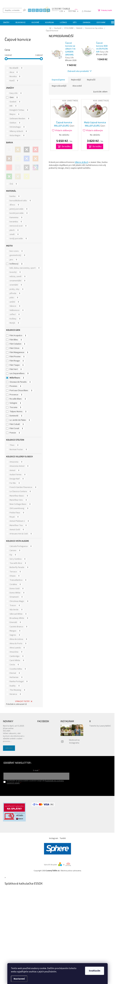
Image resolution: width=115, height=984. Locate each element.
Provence (16, 394)
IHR (13, 105)
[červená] (35, 150)
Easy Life (15, 93)
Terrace (15, 571)
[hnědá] (9, 158)
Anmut (14, 470)
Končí (14, 80)
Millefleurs (17, 377)
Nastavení (19, 978)
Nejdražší (91, 79)
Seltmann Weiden (19, 118)
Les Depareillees (19, 373)
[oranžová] (35, 158)
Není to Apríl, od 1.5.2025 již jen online (13, 727)
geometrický (17, 255)
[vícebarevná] (35, 167)
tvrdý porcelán (18, 238)
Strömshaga (17, 126)
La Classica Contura (20, 491)
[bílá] (9, 150)
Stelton (15, 122)
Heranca (15, 694)
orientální (16, 284)
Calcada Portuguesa (20, 546)
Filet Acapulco (18, 335)
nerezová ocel (18, 225)
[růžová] (9, 167)
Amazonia (16, 461)
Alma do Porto (18, 643)
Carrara (15, 550)
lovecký (15, 272)
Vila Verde (16, 609)
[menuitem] (6, 22)
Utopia (14, 575)
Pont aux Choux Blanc (21, 390)
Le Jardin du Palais (20, 420)
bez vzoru (16, 251)
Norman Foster (18, 449)
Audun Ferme (17, 474)
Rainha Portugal (18, 681)
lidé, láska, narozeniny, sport (24, 268)
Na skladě (16, 67)
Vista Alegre (17, 135)
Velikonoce (16, 310)
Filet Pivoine (17, 356)
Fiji (13, 554)
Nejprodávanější (59, 85)
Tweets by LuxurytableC (100, 725)
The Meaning (17, 690)
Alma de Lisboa (18, 639)
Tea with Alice (18, 563)
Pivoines (15, 386)
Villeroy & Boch (18, 131)
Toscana (15, 407)
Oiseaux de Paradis (20, 381)
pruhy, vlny (16, 289)
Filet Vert (16, 369)
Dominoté (16, 415)
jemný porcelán (18, 208)
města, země (17, 276)
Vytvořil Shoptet (50, 864)
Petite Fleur (17, 512)
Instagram (53, 838)
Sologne (15, 403)
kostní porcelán (18, 213)
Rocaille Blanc (18, 398)
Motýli (14, 322)
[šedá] (27, 167)
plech (14, 230)
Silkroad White (18, 613)
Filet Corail (16, 428)
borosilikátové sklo (20, 200)
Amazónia (16, 651)
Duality (14, 685)
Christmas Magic (19, 601)
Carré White (17, 660)
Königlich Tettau (19, 110)
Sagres (15, 635)
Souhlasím (94, 970)
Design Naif (17, 478)
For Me (15, 483)
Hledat (24, 10)
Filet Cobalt (17, 424)
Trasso (15, 605)
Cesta (14, 664)
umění (14, 301)
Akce (14, 72)
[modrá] (27, 158)
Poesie (15, 432)
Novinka (15, 76)
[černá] (27, 150)
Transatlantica (18, 580)
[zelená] (9, 176)
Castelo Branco (18, 626)
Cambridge (16, 656)
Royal (14, 516)
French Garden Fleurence (23, 487)
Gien (14, 97)
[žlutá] (27, 176)
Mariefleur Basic (19, 495)
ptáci (14, 297)
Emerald (15, 622)
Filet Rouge (17, 360)
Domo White (17, 592)
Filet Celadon (17, 343)
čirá (13, 183)
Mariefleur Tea (18, 525)
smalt (14, 234)
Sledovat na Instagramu (74, 741)
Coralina (15, 584)
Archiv (9, 748)
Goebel (15, 101)
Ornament (16, 596)
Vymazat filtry (22, 701)
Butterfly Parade (19, 567)
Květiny (15, 318)
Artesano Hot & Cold (21, 533)
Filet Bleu (16, 339)
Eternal (15, 673)
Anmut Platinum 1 (19, 521)
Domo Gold (16, 588)
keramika (16, 221)
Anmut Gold (17, 529)
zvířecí (14, 314)
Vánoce (15, 306)
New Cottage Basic (20, 504)
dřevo (14, 204)
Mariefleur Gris (18, 499)
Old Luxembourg (19, 508)
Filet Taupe (17, 365)
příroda (15, 293)
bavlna (14, 196)
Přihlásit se (36, 789)
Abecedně (77, 85)
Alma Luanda (17, 647)
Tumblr (63, 838)
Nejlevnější (76, 79)
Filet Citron (16, 348)
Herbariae (16, 677)
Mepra (14, 114)
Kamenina (16, 217)
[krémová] (18, 158)
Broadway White (19, 618)
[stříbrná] (18, 167)
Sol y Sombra (17, 559)
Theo (14, 445)
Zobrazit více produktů (78, 71)
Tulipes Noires (18, 411)
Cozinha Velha (18, 668)
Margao (15, 630)
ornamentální (17, 280)
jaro (13, 259)
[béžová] (18, 150)
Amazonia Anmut (19, 466)
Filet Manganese (19, 352)
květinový (16, 263)
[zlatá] (18, 176)
